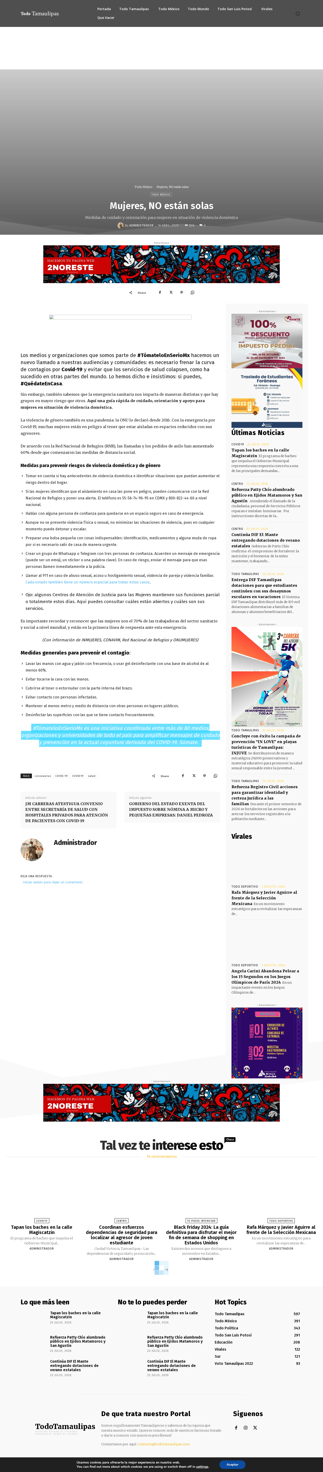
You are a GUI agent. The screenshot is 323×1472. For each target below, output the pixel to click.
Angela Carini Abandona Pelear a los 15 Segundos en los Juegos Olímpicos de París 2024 (265, 977)
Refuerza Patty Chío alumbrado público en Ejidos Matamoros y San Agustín (266, 495)
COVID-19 (61, 776)
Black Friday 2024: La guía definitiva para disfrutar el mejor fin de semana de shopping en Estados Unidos (201, 1235)
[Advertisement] (161, 62)
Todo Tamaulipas (245, 574)
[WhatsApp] (192, 292)
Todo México (143, 187)
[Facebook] (160, 292)
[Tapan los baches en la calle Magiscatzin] (42, 1195)
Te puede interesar (201, 1220)
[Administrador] (121, 225)
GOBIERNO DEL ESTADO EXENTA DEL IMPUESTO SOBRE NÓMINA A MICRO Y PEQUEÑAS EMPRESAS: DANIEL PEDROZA (171, 809)
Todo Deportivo (244, 886)
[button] (297, 13)
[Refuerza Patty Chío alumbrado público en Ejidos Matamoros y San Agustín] (34, 1344)
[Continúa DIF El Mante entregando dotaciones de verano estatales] (34, 1368)
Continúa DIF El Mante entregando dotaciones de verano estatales (265, 540)
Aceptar (232, 1464)
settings (202, 1467)
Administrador (141, 225)
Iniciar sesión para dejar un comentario (53, 882)
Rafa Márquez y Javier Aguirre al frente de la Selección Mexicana (264, 898)
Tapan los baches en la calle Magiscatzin (41, 1229)
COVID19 (78, 776)
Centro (237, 483)
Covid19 (237, 444)
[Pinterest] (181, 292)
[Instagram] (245, 1428)
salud (92, 776)
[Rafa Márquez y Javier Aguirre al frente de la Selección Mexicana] (266, 862)
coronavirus (43, 776)
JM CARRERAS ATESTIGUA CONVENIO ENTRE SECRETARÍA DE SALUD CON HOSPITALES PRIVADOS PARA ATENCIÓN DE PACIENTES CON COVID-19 (66, 812)
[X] (170, 292)
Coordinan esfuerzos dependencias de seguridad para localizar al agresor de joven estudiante (121, 1235)
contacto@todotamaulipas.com (164, 1444)
